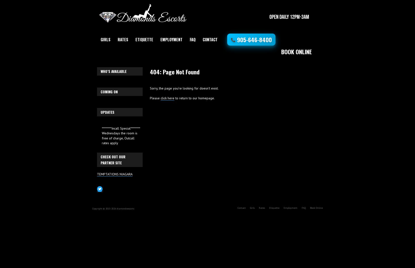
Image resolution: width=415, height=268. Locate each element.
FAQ (192, 39)
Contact (210, 39)
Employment (171, 39)
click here (167, 98)
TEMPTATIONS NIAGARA (115, 174)
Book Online (296, 51)
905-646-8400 (251, 39)
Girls (105, 39)
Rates (123, 39)
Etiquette (144, 39)
